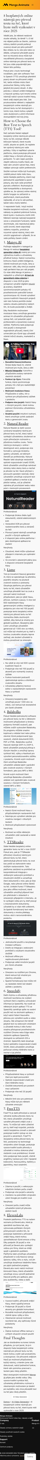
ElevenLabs (15, 1215)
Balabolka (14, 712)
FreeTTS (13, 1108)
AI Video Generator (20, 1397)
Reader (23, 423)
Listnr (11, 570)
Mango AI (14, 242)
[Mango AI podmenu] (39, 1423)
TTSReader (15, 842)
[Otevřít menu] (32, 5)
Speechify (14, 991)
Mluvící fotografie (13, 371)
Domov (7, 1402)
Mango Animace (6, 1416)
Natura (12, 423)
